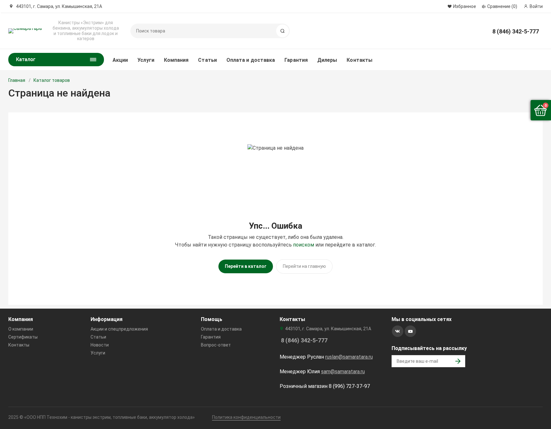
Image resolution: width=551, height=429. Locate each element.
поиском (303, 245)
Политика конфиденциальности (246, 417)
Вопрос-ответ (216, 344)
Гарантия (296, 60)
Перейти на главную (304, 266)
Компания (176, 60)
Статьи (207, 60)
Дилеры (327, 60)
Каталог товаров (51, 80)
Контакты (359, 60)
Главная (16, 80)
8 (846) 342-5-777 (515, 31)
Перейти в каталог (246, 266)
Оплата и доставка (250, 60)
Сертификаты (23, 337)
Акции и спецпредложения (119, 329)
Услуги (145, 60)
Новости (100, 344)
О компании (20, 329)
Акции (120, 60)
